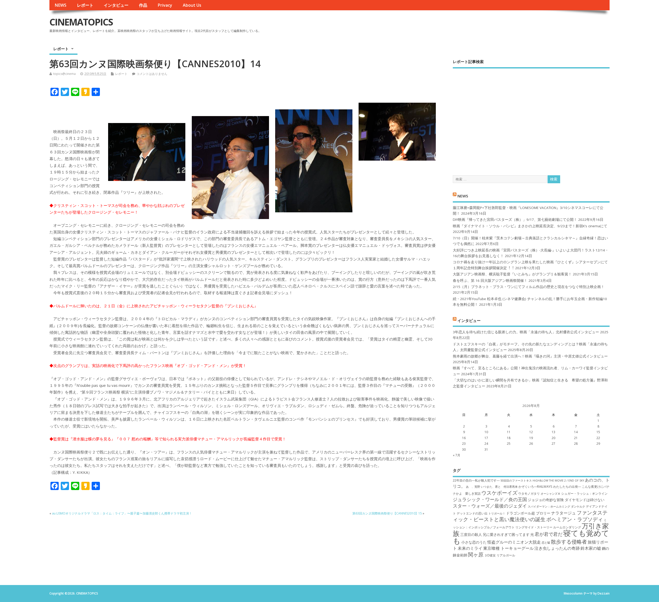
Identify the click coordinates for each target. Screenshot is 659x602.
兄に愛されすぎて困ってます (506, 534)
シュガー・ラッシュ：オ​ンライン (584, 493)
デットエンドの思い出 (472, 513)
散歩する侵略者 (569, 541)
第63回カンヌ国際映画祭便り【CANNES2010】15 (387, 513)
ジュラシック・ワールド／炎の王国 (490, 499)
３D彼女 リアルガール (499, 555)
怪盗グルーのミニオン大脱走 (514, 542)
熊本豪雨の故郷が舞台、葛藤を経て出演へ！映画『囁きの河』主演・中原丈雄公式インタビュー (530, 356)
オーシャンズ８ (550, 493)
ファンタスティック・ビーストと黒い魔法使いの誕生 (530, 516)
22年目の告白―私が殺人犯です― (476, 480)
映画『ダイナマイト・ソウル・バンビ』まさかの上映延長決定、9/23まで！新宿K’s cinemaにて (530, 226)
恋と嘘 (546, 542)
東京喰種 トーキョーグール (508, 548)
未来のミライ (470, 548)
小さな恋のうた (474, 542)
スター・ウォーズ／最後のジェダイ (490, 506)
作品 (143, 5)
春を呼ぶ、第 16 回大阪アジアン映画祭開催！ (490, 280)
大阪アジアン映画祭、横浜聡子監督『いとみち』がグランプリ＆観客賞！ (512, 274)
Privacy (165, 5)
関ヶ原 (475, 554)
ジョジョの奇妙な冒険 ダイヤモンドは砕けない (566, 499)
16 (464, 438)
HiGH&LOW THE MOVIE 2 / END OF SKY (558, 480)
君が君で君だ (548, 534)
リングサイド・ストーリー (533, 527)
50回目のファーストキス (516, 480)
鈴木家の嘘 (590, 548)
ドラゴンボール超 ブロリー (528, 513)
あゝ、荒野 (473, 486)
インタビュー (116, 5)
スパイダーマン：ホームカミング (549, 506)
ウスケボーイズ (499, 492)
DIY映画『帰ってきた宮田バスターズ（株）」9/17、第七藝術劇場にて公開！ (515, 219)
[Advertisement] (531, 117)
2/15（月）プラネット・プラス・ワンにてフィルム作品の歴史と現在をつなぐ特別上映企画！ (528, 286)
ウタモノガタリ (529, 493)
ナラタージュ (563, 513)
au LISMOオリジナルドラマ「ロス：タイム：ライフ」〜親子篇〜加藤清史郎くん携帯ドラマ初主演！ (122, 513)
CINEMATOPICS (81, 22)
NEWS (60, 5)
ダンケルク (578, 506)
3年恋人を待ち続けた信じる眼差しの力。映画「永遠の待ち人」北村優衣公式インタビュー (526, 332)
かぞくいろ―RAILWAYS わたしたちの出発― (549, 486)
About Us (192, 5)
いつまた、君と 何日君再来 (499, 486)
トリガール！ (496, 513)
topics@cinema (64, 74)
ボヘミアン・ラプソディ (574, 519)
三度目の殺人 (471, 534)
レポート (85, 5)
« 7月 (456, 455)
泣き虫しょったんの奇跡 (557, 548)
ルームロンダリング (567, 527)
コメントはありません (151, 74)
